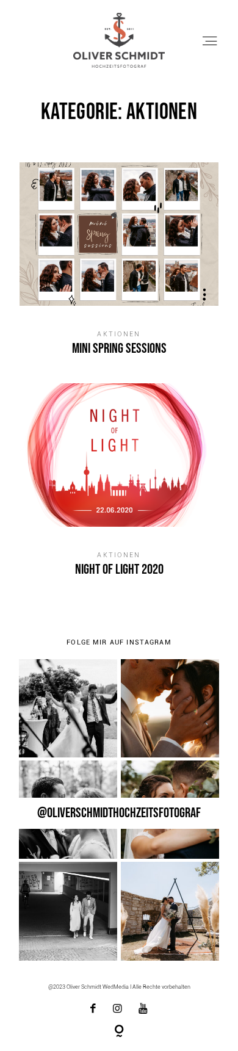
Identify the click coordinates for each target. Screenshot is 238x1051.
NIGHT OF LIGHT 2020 (119, 488)
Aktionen (118, 334)
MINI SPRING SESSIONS (119, 268)
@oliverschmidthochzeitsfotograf (119, 813)
